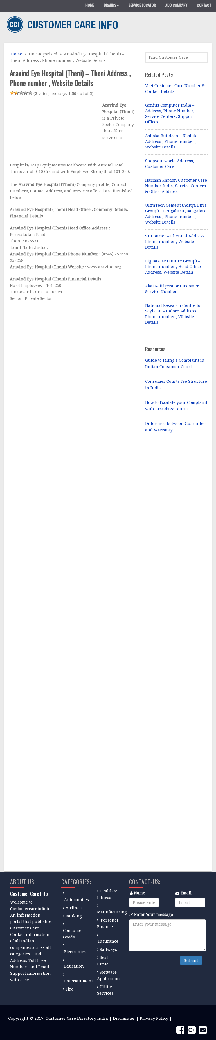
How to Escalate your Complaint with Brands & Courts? (176, 405)
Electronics (75, 951)
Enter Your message (153, 914)
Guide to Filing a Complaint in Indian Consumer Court (174, 363)
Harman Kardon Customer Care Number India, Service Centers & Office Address (176, 186)
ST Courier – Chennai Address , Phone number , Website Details (176, 241)
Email (186, 893)
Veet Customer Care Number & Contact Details (175, 89)
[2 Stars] (16, 93)
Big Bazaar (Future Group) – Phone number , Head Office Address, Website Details (173, 266)
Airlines (74, 908)
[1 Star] (12, 93)
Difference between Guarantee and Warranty (175, 426)
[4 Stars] (25, 93)
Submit (191, 960)
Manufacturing (112, 912)
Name (139, 893)
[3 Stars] (21, 93)
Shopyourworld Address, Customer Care (169, 164)
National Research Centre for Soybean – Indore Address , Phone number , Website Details (173, 314)
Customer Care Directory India (77, 1018)
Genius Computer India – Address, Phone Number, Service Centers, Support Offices (170, 113)
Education (74, 966)
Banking (74, 916)
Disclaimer (124, 1018)
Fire (69, 989)
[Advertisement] (55, 130)
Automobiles (76, 899)
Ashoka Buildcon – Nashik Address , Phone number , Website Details (171, 141)
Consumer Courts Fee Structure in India (176, 384)
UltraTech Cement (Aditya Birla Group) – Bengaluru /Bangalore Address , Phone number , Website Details (176, 213)
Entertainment (78, 981)
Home (16, 54)
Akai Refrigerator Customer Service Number (172, 289)
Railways (108, 949)
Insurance (108, 941)
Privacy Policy (154, 1018)
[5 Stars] (30, 93)
